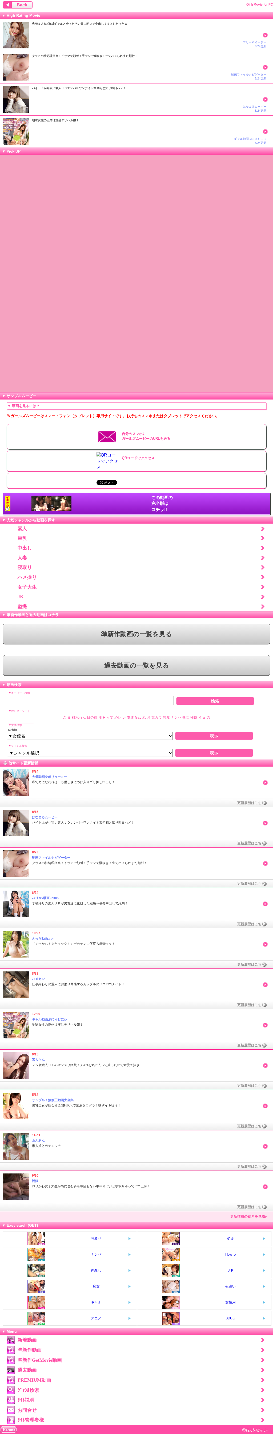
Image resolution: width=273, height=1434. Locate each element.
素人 (22, 528)
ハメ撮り (27, 577)
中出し (25, 548)
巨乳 (22, 538)
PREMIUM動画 (34, 1380)
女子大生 (27, 587)
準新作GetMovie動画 (40, 1360)
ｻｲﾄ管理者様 (31, 1420)
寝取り (25, 567)
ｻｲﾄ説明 (26, 1400)
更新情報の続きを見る (247, 1216)
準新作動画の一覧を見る (136, 634)
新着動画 (27, 1340)
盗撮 (22, 606)
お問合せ (27, 1410)
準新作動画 (30, 1350)
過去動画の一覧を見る (136, 665)
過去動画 (27, 1370)
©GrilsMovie (255, 1430)
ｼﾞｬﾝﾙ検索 (28, 1390)
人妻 (22, 557)
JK (21, 596)
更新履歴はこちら (251, 803)
